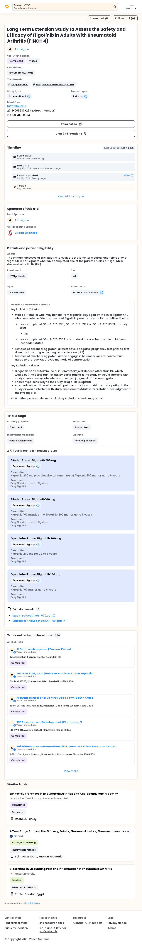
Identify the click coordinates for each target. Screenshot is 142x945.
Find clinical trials (15, 923)
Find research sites (51, 923)
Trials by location (16, 928)
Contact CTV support (87, 923)
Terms (112, 928)
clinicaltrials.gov (31, 903)
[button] (21, 73)
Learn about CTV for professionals (52, 929)
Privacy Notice (117, 923)
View (127, 175)
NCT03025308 (16, 106)
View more (71, 771)
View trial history (69, 196)
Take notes (69, 124)
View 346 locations (69, 133)
